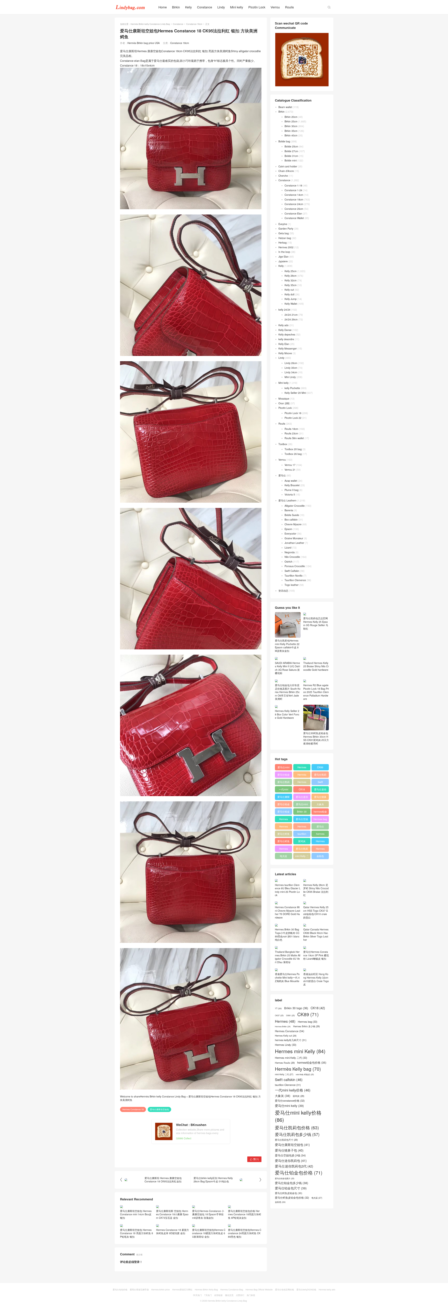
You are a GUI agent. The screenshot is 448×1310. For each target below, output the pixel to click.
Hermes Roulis (320, 841)
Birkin (176, 7)
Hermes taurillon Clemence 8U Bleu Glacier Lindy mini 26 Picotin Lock (287, 912)
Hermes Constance (283, 819)
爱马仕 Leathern (287, 500)
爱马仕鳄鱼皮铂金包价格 (283, 834)
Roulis (289, 7)
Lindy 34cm (291, 372)
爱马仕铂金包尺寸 (283, 804)
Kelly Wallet (291, 303)
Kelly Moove (285, 353)
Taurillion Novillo (294, 575)
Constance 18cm (194, 23)
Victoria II (290, 494)
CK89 (320, 767)
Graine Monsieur (294, 538)
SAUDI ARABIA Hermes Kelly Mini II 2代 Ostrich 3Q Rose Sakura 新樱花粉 (287, 668)
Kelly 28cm (291, 275)
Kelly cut (289, 289)
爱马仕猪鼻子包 (320, 797)
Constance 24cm (294, 204)
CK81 (290, 1060)
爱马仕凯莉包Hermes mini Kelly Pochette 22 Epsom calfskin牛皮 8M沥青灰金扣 (287, 646)
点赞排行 (240, 1295)
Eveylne (282, 224)
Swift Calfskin (292, 571)
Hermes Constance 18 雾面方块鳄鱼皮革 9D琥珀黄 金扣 (172, 1231)
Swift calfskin (320, 782)
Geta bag (283, 233)
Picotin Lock (256, 7)
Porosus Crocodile (295, 566)
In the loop (284, 252)
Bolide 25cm (291, 146)
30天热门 (197, 1295)
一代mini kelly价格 (283, 790)
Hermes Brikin (283, 1071)
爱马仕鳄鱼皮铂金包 (283, 841)
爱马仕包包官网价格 (284, 1289)
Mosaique (283, 398)
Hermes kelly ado (327, 1289)
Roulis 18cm (291, 429)
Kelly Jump (291, 299)
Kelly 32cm (291, 280)
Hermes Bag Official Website (259, 1289)
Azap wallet (291, 480)
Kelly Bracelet (292, 485)
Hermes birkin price (160, 1289)
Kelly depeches (286, 334)
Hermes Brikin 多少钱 (283, 849)
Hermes (302, 782)
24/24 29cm (291, 319)
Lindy (221, 7)
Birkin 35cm (291, 131)
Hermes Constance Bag (231, 1289)
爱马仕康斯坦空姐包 (159, 1109)
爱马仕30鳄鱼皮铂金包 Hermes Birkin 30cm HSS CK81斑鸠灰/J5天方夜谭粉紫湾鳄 (316, 738)
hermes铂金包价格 (320, 812)
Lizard (288, 547)
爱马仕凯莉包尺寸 (302, 849)
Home (162, 7)
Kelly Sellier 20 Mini (295, 392)
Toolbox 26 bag (293, 454)
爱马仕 (282, 475)
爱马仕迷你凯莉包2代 (320, 790)
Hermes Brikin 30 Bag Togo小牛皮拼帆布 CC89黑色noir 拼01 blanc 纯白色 (287, 957)
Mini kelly (236, 7)
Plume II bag (292, 490)
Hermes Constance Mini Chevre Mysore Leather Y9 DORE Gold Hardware (287, 934)
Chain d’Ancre (286, 171)
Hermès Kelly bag (302, 775)
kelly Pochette (292, 388)
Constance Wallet (294, 218)
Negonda (290, 552)
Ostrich (288, 561)
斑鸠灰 (302, 841)
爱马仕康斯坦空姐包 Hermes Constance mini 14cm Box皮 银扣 (136, 1214)
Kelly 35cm (291, 285)
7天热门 (208, 1295)
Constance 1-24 (293, 190)
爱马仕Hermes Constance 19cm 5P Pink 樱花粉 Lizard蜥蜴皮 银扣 (316, 977)
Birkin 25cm (291, 121)
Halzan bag (284, 238)
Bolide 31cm (291, 156)
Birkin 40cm (291, 135)
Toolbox (282, 444)
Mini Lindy (290, 377)
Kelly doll (289, 294)
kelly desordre (286, 339)
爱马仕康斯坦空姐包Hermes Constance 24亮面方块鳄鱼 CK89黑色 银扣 (244, 1233)
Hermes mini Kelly (302, 767)
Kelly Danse (285, 330)
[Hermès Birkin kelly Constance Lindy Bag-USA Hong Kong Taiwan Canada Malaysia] (130, 7)
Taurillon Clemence (295, 580)
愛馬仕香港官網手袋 (139, 1289)
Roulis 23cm (291, 433)
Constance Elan (293, 213)
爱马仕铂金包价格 (283, 775)
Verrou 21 (290, 469)
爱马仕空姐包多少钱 (302, 819)
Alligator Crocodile (295, 505)
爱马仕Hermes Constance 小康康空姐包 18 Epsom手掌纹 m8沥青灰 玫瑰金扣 (208, 1214)
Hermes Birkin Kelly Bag (206, 1289)
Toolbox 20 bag (293, 449)
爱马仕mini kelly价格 (283, 767)
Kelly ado (283, 325)
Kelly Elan (283, 344)
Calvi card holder (287, 166)
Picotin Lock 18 (293, 413)
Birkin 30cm (291, 126)
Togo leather (292, 585)
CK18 (302, 789)
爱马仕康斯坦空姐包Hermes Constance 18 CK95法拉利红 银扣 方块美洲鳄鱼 (190, 1098)
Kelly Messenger (287, 348)
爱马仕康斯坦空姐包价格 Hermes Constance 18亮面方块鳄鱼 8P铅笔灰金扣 (244, 1214)
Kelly (188, 7)
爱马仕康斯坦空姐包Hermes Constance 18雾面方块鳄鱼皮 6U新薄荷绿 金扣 (208, 1233)
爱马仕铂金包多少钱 (283, 812)
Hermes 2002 (285, 247)
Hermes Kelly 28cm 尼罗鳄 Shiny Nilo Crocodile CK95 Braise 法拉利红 (316, 890)
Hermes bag (320, 819)
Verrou (275, 7)
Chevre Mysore (293, 524)
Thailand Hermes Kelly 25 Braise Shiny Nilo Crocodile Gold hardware (316, 666)
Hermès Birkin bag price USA (143, 43)
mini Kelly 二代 (302, 856)
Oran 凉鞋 (284, 403)
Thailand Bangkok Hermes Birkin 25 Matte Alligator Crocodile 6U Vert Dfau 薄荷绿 (287, 1001)
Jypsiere (283, 261)
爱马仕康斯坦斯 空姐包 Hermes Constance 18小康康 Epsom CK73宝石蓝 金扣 (172, 1214)
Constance (204, 7)
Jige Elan (283, 256)
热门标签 (251, 1295)
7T (278, 1052)
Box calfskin (291, 519)
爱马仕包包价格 (120, 1289)
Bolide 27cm (291, 151)
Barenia (289, 510)
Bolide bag (284, 141)
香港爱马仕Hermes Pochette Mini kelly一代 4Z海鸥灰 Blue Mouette (287, 1022)
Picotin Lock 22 (293, 418)
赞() (254, 1159)
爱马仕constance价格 (320, 827)
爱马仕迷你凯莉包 (302, 797)
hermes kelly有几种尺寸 (320, 834)
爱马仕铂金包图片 (284, 1222)
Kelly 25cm (291, 271)
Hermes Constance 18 (133, 1109)
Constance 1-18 (293, 185)
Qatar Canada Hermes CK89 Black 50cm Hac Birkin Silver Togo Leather (315, 957)
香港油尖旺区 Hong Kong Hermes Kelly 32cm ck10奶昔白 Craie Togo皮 (316, 1024)
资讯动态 (283, 590)
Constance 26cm (294, 208)
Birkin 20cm (291, 117)
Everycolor (290, 533)
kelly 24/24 (284, 309)
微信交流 (229, 1295)
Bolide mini (291, 160)
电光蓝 (283, 856)
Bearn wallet (285, 107)
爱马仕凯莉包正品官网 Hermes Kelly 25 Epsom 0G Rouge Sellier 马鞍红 (315, 623)
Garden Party (285, 228)
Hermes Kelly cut (320, 849)
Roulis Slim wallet (294, 438)
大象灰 (320, 804)
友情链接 (218, 1295)
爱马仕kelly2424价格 (306, 1289)
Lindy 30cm (291, 367)
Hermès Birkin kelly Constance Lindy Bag (150, 23)
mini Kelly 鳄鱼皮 (305, 1119)
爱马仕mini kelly (302, 804)
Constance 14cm (294, 194)
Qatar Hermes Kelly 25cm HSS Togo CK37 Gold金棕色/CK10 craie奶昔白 (315, 934)
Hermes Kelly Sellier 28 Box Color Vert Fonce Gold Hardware (287, 714)
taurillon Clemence (301, 834)
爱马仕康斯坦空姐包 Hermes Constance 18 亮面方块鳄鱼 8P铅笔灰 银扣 (136, 1233)
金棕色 (320, 856)
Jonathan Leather (294, 543)
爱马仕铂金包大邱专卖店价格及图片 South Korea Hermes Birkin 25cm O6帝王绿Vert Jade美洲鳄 (287, 692)
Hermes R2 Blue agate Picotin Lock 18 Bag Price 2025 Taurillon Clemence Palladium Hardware (316, 692)
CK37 (279, 1060)
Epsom (288, 529)
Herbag (282, 242)
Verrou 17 (290, 465)
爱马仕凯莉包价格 (320, 775)
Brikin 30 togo (302, 812)
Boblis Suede (292, 515)
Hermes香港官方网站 (182, 1289)
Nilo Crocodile (292, 557)
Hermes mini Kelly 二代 (302, 827)
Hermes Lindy (283, 827)
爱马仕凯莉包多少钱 (283, 782)
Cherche (283, 175)
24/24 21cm (291, 314)
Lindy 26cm (291, 363)
